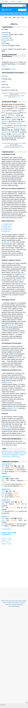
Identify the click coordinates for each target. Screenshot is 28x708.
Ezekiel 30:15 (6, 132)
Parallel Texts (15, 456)
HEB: (3, 466)
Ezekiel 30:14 (19, 128)
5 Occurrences (6, 529)
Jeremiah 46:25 (16, 117)
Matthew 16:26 (6, 382)
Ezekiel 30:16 (15, 134)
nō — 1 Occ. (5, 542)
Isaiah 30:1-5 (12, 325)
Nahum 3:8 (5, 121)
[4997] (26, 319)
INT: (3, 471)
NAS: (3, 468)
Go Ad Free (3, 704)
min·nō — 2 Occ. (7, 540)
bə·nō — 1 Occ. (6, 538)
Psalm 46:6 (5, 428)
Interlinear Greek (7, 451)
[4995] (2, 319)
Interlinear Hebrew (19, 451)
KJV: (3, 469)
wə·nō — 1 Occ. (7, 544)
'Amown (4, 66)
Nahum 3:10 (18, 357)
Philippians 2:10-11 (12, 408)
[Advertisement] (14, 578)
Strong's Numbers (7, 453)
